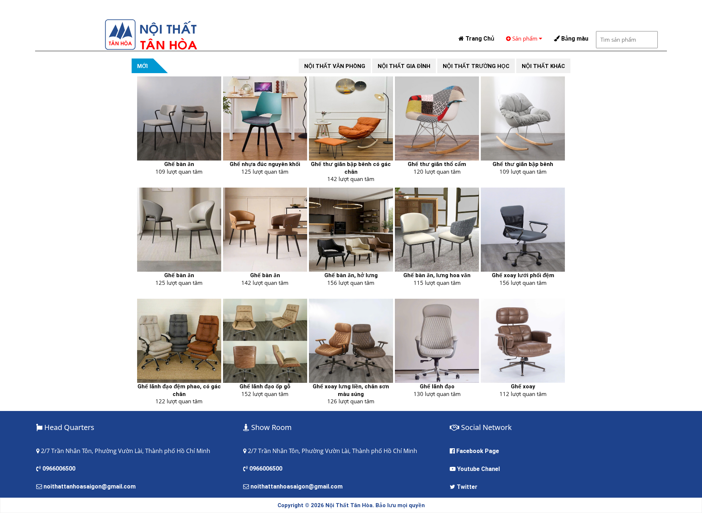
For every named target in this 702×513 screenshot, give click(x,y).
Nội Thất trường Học (476, 66)
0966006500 (58, 468)
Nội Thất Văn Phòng (334, 66)
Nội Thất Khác (543, 66)
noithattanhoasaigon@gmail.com (90, 486)
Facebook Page (477, 451)
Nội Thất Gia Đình (404, 66)
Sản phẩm (525, 38)
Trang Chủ (479, 38)
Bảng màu (574, 38)
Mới (142, 66)
